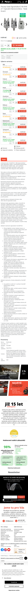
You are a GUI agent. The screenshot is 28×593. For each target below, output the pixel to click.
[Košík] (26, 2)
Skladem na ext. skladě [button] (8, 49)
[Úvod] (9, 1)
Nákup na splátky (5, 539)
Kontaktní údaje (18, 532)
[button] (23, 2)
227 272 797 (21, 520)
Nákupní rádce (4, 538)
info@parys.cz (9, 521)
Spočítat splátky (22, 38)
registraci (9, 41)
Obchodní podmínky (6, 529)
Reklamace (3, 532)
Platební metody (5, 535)
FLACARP (8, 56)
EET (15, 535)
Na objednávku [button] (7, 67)
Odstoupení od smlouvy (7, 530)
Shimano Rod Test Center (20, 541)
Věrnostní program (5, 536)
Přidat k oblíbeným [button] (20, 150)
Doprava (3, 533)
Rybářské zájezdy (18, 539)
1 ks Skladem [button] (6, 90)
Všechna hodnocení (14, 468)
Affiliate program (18, 538)
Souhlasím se (8, 499)
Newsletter (16, 530)
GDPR (15, 533)
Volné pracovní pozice (19, 536)
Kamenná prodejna (19, 529)
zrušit (14, 501)
